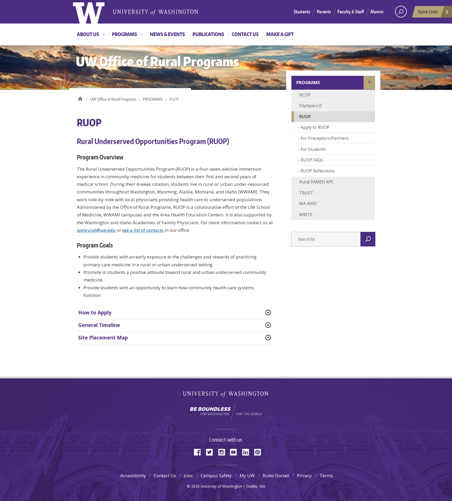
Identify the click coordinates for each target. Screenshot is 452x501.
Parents (324, 11)
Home (80, 98)
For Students (313, 149)
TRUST (306, 193)
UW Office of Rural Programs (113, 99)
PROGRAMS (124, 34)
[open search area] (401, 12)
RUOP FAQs (312, 160)
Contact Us (165, 476)
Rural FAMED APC (316, 182)
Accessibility (133, 476)
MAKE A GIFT (280, 34)
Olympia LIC (311, 105)
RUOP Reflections (318, 171)
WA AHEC (308, 203)
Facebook (199, 452)
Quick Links (428, 11)
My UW (247, 476)
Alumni (376, 11)
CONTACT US (245, 34)
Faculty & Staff (350, 11)
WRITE (305, 214)
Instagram (223, 452)
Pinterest (259, 452)
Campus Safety (216, 476)
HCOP (305, 95)
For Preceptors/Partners (325, 138)
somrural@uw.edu (96, 230)
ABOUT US (88, 34)
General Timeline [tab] (99, 325)
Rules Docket (276, 476)
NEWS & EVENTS (167, 34)
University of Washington (94, 12)
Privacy (304, 476)
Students (302, 11)
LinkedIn (247, 452)
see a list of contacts (142, 230)
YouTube (235, 452)
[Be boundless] (226, 412)
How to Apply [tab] (94, 312)
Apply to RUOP (315, 127)
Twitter (211, 452)
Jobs (188, 476)
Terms (326, 476)
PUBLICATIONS (208, 34)
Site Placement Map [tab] (103, 337)
